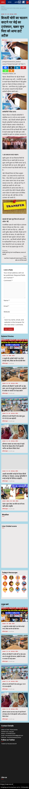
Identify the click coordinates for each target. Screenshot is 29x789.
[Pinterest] (23, 67)
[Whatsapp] (5, 70)
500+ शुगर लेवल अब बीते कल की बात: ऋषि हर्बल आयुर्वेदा (14, 492)
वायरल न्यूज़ (12, 14)
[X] (11, 67)
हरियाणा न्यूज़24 (5, 40)
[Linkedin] (17, 67)
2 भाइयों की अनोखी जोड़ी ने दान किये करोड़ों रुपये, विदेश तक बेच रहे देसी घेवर (14, 346)
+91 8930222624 (10, 733)
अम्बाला (3, 2)
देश (6, 14)
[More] (11, 70)
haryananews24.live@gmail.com (14, 735)
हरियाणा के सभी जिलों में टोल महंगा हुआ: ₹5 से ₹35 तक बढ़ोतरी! (14, 404)
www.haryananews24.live (14, 737)
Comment (8, 280)
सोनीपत (10, 355)
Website (7, 312)
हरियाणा (15, 14)
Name (7, 300)
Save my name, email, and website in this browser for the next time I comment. (14, 322)
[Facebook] (5, 67)
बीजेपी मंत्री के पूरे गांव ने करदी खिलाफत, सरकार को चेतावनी (14, 252)
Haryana (11, 731)
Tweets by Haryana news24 (9, 743)
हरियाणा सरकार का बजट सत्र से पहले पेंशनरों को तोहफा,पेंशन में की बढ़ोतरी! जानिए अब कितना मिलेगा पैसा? (14, 432)
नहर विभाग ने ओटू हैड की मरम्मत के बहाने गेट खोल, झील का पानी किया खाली (15, 258)
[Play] (27, 2)
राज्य (8, 14)
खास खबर (3, 14)
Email (6, 306)
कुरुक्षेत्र (17, 2)
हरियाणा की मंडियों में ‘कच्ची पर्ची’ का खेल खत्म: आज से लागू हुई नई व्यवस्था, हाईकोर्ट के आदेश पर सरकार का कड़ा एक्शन (14, 374)
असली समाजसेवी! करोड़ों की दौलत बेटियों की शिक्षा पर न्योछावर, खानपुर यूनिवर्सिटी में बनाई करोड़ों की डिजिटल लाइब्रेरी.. (14, 462)
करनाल (9, 2)
